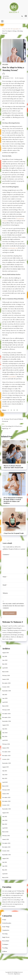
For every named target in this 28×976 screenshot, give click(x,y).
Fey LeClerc (6, 76)
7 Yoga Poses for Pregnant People (14, 533)
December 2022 (6, 797)
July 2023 (4, 770)
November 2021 (6, 847)
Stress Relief (5, 941)
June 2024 (4, 732)
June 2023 (4, 774)
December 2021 (6, 843)
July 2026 (4, 656)
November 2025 (6, 683)
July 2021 (4, 862)
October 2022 (5, 805)
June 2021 (4, 866)
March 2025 (5, 706)
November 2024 (6, 717)
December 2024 (6, 713)
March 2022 (5, 831)
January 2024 (5, 748)
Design (4, 919)
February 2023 (6, 790)
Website (5, 593)
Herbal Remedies (6, 923)
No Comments (20, 78)
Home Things (5, 926)
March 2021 (5, 877)
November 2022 (6, 801)
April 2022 (5, 828)
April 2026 (5, 668)
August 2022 (5, 812)
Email (5, 585)
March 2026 (5, 671)
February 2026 (6, 675)
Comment (6, 554)
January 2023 (5, 793)
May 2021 (4, 870)
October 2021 (5, 851)
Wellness (5, 64)
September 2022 (6, 809)
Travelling (5, 948)
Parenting (4, 933)
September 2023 (6, 763)
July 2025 (4, 694)
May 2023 (4, 778)
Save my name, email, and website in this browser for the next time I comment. (13, 606)
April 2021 (4, 873)
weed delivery (12, 376)
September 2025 (6, 690)
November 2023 (6, 755)
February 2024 (6, 744)
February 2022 (6, 835)
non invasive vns (13, 248)
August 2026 (5, 652)
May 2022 (4, 824)
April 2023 (5, 782)
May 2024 (4, 736)
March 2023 (5, 786)
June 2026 (4, 660)
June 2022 (4, 820)
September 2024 (6, 721)
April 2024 (5, 740)
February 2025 (6, 709)
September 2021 (6, 854)
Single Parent (5, 937)
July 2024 (4, 729)
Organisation (5, 930)
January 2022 (5, 839)
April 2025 (5, 702)
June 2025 (4, 698)
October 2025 (5, 687)
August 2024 (5, 725)
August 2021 (5, 858)
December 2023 (6, 751)
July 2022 (4, 816)
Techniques (5, 944)
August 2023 (5, 767)
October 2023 (5, 759)
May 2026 (4, 664)
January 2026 (5, 679)
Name (5, 576)
